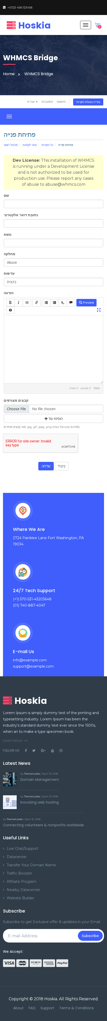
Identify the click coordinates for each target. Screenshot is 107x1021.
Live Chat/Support (22, 848)
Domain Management (39, 779)
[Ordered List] (54, 302)
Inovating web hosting (39, 802)
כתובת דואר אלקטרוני (21, 215)
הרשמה (61, 101)
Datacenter (17, 857)
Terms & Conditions (76, 1008)
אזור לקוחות (30, 145)
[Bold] (10, 302)
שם (6, 195)
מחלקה (9, 254)
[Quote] (71, 302)
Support (47, 1008)
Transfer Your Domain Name (31, 865)
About (18, 1008)
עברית (31, 101)
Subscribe (90, 935)
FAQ (32, 1008)
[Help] (10, 310)
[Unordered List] (46, 302)
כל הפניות (47, 145)
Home (9, 74)
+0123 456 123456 (19, 7)
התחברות (47, 101)
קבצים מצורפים (16, 400)
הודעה (8, 293)
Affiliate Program (21, 881)
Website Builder (20, 898)
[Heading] (27, 302)
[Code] (62, 302)
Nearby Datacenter (23, 890)
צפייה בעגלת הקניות (88, 102)
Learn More (12, 740)
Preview (88, 302)
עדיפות (9, 273)
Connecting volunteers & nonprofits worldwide (43, 825)
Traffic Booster (19, 873)
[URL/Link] (36, 302)
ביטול (61, 466)
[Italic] (18, 302)
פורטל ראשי (11, 145)
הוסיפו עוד (55, 418)
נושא (7, 234)
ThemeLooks (32, 773)
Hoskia (50, 999)
